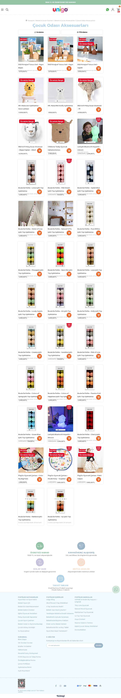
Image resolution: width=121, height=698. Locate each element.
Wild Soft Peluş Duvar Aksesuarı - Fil (89, 107)
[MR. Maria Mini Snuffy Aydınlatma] (60, 90)
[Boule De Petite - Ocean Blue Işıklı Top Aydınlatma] (31, 419)
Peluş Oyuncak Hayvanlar (27, 617)
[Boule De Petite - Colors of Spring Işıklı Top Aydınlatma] (31, 378)
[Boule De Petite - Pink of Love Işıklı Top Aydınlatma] (90, 336)
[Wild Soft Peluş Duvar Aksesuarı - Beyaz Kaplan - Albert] (31, 131)
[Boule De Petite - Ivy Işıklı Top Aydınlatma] (60, 501)
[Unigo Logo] (60, 9)
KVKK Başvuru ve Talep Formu (29, 657)
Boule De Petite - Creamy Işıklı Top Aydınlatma (30, 354)
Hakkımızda (22, 650)
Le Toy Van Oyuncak (82, 616)
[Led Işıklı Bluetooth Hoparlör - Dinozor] (60, 419)
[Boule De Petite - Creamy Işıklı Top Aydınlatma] (31, 336)
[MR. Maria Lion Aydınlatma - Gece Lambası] (31, 90)
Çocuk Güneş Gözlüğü (26, 627)
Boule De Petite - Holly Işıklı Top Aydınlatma (89, 313)
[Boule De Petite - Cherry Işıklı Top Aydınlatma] (90, 419)
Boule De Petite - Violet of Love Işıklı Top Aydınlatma (30, 230)
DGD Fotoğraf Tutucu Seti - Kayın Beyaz (30, 66)
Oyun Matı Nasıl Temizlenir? (56, 631)
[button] (29, 183)
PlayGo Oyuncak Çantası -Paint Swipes (89, 477)
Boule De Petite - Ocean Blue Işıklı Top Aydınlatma (29, 436)
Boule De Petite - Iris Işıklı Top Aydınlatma (59, 313)
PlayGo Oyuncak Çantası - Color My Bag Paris (30, 477)
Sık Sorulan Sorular (25, 643)
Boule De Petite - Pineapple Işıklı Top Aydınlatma (30, 271)
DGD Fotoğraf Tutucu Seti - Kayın (60, 64)
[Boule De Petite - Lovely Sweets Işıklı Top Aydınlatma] (31, 295)
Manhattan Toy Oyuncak (84, 612)
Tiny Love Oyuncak (82, 605)
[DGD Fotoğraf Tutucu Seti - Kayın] (60, 49)
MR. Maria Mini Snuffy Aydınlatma (60, 105)
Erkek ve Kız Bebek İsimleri (56, 624)
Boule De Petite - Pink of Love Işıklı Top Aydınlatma (88, 354)
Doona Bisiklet (80, 630)
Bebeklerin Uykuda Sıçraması (57, 617)
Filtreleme (83, 32)
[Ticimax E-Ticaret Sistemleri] (60, 696)
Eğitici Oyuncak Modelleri (27, 613)
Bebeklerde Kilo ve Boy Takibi (57, 627)
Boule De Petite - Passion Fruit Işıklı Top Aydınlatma (89, 395)
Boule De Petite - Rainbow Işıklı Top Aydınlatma (30, 518)
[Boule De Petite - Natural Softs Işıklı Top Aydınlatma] (60, 213)
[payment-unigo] (89, 685)
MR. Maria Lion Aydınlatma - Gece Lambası (28, 107)
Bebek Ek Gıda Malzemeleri (28, 606)
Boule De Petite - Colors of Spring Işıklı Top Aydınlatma (28, 395)
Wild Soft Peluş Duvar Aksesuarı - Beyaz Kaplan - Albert (30, 148)
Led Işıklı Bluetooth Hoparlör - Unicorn (89, 148)
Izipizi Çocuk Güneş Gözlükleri (86, 626)
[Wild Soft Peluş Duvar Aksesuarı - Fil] (90, 90)
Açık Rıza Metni (24, 671)
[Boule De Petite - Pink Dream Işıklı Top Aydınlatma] (60, 172)
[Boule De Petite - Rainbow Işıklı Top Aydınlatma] (31, 501)
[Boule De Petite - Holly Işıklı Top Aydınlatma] (90, 295)
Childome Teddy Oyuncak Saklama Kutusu (57, 148)
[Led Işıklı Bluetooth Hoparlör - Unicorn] (90, 131)
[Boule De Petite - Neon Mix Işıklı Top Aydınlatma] (60, 254)
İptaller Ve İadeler (24, 646)
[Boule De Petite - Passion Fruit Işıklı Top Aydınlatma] (90, 378)
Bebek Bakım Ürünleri (26, 610)
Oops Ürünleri (80, 619)
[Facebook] (56, 686)
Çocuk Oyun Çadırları (26, 620)
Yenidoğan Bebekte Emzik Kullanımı (60, 613)
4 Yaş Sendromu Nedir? (54, 606)
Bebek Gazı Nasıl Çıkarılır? (56, 610)
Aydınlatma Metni (24, 667)
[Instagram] (60, 686)
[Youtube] (65, 686)
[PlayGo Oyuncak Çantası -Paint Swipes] (90, 460)
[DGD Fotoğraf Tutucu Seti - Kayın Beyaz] (31, 49)
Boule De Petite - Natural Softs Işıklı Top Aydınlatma (60, 230)
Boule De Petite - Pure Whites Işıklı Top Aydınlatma (88, 230)
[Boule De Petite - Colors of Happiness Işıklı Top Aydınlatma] (60, 378)
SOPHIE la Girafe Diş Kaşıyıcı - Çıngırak (86, 600)
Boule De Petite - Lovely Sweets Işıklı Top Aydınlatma (30, 313)
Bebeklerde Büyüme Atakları (57, 620)
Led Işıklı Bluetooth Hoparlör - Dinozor (59, 436)
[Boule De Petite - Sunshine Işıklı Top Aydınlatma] (60, 336)
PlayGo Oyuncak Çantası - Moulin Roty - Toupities (58, 477)
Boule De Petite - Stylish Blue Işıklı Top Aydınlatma (88, 189)
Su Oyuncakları (23, 631)
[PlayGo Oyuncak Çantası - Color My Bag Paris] (31, 460)
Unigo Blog (50, 599)
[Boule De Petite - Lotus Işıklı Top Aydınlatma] (31, 172)
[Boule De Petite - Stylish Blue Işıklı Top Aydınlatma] (90, 172)
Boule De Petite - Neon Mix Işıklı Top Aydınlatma (60, 271)
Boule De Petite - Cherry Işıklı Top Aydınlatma (88, 436)
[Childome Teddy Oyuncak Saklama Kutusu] (60, 131)
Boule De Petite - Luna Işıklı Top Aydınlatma (89, 271)
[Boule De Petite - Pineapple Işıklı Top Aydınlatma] (31, 254)
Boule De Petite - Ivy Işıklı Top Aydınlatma (59, 518)
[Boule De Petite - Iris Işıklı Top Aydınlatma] (60, 295)
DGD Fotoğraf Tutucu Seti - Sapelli (87, 66)
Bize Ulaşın (22, 639)
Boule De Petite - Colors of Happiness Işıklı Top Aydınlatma (60, 395)
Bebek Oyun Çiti (24, 603)
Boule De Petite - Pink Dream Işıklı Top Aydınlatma (59, 189)
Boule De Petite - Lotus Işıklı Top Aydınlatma (30, 189)
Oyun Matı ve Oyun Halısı (27, 599)
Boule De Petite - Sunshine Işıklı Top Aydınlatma (60, 354)
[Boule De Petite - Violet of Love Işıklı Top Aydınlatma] (31, 213)
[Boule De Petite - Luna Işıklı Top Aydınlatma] (90, 254)
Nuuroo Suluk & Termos (84, 623)
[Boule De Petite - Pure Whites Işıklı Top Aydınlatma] (90, 213)
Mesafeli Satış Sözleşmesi (28, 653)
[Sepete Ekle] (39, 68)
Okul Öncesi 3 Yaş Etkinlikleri (57, 603)
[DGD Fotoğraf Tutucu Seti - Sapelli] (90, 49)
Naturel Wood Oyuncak (83, 609)
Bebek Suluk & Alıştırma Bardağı (30, 624)
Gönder (99, 645)
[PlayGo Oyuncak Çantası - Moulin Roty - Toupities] (60, 460)
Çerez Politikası (24, 664)
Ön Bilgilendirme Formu (26, 660)
